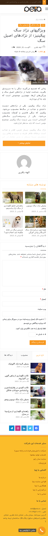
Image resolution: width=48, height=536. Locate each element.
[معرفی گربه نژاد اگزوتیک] (38, 368)
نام (44, 289)
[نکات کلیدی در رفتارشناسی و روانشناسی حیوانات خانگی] (38, 392)
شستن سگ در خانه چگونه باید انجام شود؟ (13, 231)
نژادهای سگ (24, 25)
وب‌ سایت (42, 309)
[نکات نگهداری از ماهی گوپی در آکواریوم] (38, 380)
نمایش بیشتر (24, 143)
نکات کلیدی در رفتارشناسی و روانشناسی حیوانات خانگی (17, 389)
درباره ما (42, 477)
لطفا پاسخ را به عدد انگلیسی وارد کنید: (31, 329)
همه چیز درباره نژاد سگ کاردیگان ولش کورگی (35, 231)
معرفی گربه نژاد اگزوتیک (18, 364)
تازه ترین (40, 355)
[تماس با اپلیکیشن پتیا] (41, 530)
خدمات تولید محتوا (38, 455)
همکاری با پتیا (40, 486)
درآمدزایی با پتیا (39, 490)
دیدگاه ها (8, 355)
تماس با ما (41, 494)
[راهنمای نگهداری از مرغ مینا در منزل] (38, 415)
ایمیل (43, 299)
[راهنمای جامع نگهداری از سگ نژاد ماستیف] (12, 197)
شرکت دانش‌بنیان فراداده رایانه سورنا (30, 451)
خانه (42, 20)
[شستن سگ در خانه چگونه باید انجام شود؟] (12, 222)
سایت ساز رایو (39, 459)
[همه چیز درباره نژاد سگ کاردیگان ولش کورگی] (35, 222)
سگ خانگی (35, 25)
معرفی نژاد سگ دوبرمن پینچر (29, 2)
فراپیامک (42, 463)
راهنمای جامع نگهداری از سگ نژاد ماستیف (13, 207)
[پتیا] (32, 9)
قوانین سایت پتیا (39, 482)
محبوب (24, 355)
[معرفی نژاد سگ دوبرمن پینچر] (35, 197)
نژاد (36, 20)
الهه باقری (38, 47)
